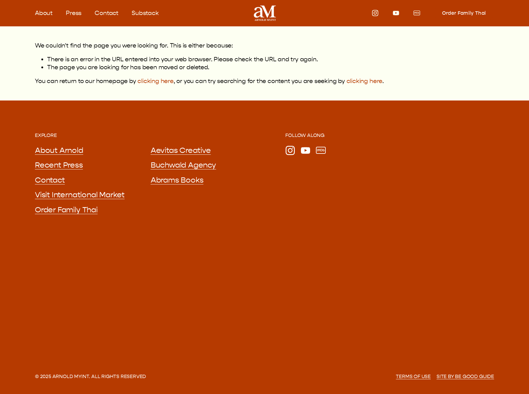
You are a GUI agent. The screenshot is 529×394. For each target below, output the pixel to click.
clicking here (155, 81)
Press (73, 13)
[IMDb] (417, 13)
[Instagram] (375, 13)
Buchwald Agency (183, 165)
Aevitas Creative (181, 150)
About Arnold (59, 150)
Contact (106, 13)
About (44, 13)
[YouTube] (396, 13)
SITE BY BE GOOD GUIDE (465, 376)
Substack (145, 13)
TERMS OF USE (413, 376)
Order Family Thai (464, 13)
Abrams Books (177, 180)
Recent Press (59, 165)
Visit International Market (80, 194)
